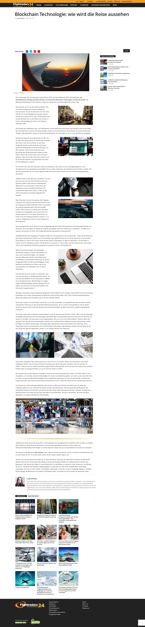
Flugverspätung (101, 1)
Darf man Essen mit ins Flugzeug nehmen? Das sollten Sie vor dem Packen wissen (68, 542)
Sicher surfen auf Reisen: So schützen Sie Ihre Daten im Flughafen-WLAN (23, 517)
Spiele (84, 602)
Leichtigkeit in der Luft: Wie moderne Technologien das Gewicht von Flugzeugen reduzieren (23, 565)
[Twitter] (20, 1)
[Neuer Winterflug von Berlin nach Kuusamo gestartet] (103, 68)
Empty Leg (117, 1)
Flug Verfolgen (62, 5)
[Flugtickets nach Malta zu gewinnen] (103, 75)
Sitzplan (73, 5)
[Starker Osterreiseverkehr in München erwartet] (103, 88)
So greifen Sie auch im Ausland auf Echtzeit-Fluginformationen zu (46, 517)
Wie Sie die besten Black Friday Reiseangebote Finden (68, 564)
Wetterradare (53, 610)
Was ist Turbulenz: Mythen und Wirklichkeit (46, 564)
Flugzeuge (84, 5)
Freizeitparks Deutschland (57, 612)
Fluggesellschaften (55, 614)
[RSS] (17, 1)
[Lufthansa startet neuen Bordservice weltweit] (103, 62)
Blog (115, 5)
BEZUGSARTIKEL (21, 496)
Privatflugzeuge (127, 1)
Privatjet (110, 1)
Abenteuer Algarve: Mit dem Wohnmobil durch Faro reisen (24, 542)
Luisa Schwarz (21, 18)
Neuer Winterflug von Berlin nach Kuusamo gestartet (118, 68)
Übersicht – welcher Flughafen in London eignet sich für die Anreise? (46, 542)
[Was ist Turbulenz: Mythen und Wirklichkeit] (47, 554)
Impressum (85, 608)
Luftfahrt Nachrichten (100, 5)
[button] (129, 5)
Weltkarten (52, 604)
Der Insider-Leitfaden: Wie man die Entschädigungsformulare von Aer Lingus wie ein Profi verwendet (68, 589)
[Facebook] (14, 1)
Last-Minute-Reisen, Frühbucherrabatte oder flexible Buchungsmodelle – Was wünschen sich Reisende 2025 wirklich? (68, 518)
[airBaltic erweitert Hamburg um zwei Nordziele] (103, 81)
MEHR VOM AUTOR (33, 496)
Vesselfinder (52, 606)
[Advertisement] (72, 34)
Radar (38, 5)
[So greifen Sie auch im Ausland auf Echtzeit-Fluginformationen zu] (47, 506)
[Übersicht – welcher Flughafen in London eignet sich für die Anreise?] (47, 532)
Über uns (85, 604)
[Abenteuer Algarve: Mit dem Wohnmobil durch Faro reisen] (25, 532)
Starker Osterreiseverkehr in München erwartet (116, 87)
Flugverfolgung (53, 602)
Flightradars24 (18, 9)
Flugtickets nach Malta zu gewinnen (119, 73)
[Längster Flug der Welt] (25, 578)
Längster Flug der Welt (22, 587)
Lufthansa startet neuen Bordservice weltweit (115, 61)
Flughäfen (48, 5)
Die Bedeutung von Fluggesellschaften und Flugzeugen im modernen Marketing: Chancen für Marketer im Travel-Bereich (45, 590)
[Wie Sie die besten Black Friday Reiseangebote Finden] (68, 554)
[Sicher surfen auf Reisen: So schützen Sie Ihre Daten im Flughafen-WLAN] (25, 506)
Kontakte (85, 606)
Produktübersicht (54, 608)
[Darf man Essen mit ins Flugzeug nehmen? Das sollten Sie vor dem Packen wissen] (68, 532)
